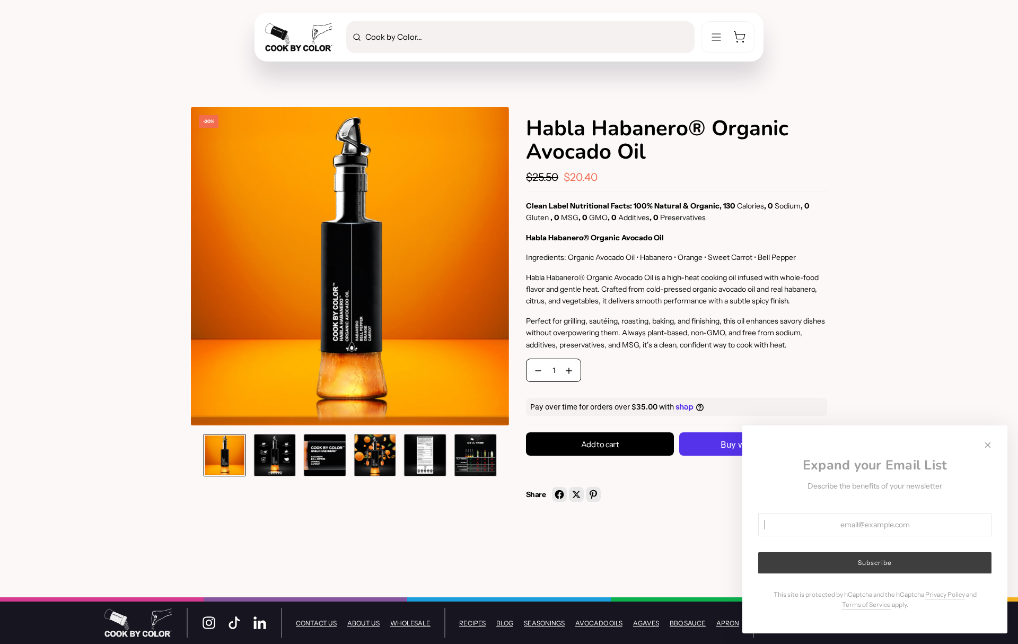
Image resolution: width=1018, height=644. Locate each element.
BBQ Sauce (688, 623)
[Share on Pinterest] (593, 494)
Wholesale (410, 623)
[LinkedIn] (259, 622)
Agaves (646, 623)
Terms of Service (866, 604)
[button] (199, 266)
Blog (504, 623)
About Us (363, 623)
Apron (727, 623)
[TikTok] (234, 622)
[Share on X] (576, 494)
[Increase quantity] (571, 370)
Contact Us (316, 623)
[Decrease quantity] (536, 370)
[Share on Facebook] (559, 494)
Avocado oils (598, 623)
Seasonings (544, 623)
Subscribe (875, 563)
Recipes (472, 623)
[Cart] (739, 37)
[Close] (987, 445)
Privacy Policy (945, 594)
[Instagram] (208, 622)
